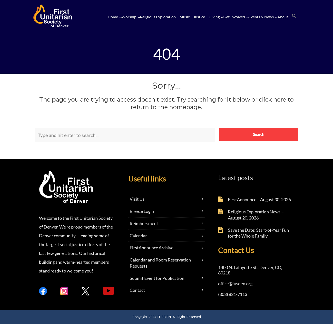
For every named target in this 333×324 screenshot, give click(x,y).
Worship (129, 16)
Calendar (138, 235)
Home (113, 16)
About (282, 16)
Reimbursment (144, 223)
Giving (214, 16)
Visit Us (137, 199)
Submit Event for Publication (157, 278)
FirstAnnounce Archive (151, 247)
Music (184, 16)
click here (272, 99)
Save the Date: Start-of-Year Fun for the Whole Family (258, 233)
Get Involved (234, 16)
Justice (199, 16)
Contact (137, 290)
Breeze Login (142, 211)
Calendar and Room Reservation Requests (160, 263)
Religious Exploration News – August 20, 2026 (256, 214)
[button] (294, 16)
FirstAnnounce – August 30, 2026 (259, 199)
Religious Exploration (158, 16)
